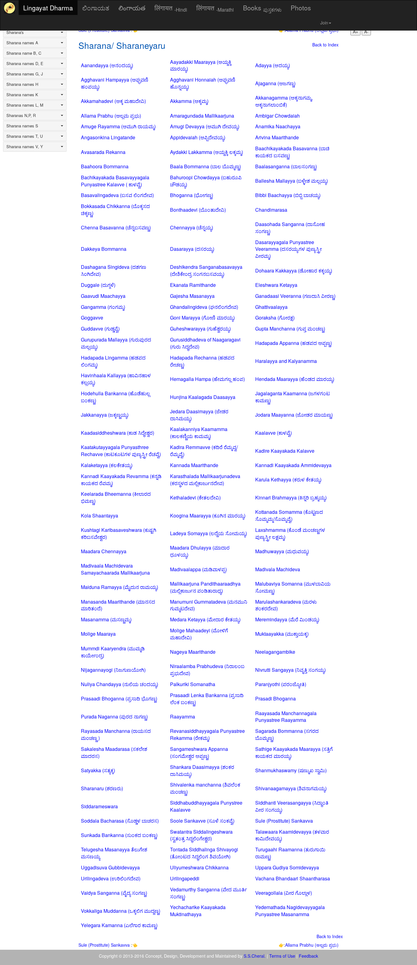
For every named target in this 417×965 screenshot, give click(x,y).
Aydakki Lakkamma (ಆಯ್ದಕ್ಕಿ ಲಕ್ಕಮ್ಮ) (206, 151)
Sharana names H (22, 84)
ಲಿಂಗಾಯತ (95, 7)
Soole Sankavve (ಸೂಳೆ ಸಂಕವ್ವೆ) (202, 820)
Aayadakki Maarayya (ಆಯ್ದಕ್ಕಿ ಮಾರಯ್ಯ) (200, 65)
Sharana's (15, 32)
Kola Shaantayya (99, 515)
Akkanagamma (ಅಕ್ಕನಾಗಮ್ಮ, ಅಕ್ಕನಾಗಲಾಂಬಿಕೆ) (284, 101)
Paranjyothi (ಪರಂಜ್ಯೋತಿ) (280, 684)
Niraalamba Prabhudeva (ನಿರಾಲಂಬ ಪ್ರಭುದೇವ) (207, 670)
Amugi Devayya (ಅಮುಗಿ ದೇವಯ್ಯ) (204, 126)
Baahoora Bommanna (105, 166)
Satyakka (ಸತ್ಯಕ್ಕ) (98, 770)
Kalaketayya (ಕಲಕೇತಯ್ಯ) (106, 465)
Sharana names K (22, 94)
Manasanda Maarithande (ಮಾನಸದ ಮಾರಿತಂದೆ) (118, 605)
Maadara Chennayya (103, 551)
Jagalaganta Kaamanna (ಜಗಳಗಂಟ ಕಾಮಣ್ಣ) (292, 397)
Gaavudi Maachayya (103, 295)
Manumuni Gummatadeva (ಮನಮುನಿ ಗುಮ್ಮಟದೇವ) (208, 605)
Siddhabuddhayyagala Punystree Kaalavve (206, 806)
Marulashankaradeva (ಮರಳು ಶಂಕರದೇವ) (286, 605)
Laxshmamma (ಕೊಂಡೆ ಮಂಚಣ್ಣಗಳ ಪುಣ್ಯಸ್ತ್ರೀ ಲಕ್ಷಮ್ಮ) (290, 533)
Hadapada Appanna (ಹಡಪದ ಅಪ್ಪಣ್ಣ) (293, 342)
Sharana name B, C (23, 53)
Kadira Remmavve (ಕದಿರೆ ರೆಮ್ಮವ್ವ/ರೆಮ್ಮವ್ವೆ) (204, 451)
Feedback (308, 956)
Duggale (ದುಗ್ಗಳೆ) (98, 284)
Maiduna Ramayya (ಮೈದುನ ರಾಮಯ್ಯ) (119, 586)
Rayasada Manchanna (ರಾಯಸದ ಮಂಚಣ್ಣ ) (116, 734)
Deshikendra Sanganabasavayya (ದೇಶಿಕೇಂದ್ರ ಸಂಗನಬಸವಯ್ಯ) (206, 270)
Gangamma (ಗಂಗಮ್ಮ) (103, 306)
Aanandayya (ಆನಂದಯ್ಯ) (107, 65)
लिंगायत (170, 8)
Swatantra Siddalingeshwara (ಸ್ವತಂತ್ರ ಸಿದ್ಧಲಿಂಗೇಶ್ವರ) (201, 835)
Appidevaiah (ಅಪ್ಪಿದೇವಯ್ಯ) (197, 137)
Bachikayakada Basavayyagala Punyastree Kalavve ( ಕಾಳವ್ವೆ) (115, 181)
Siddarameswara (99, 806)
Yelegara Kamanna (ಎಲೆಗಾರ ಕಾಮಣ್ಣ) (119, 925)
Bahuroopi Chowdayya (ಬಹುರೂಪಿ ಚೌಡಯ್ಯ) (206, 181)
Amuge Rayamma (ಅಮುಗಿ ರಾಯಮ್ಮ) (118, 126)
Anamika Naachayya (277, 126)
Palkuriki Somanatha (192, 684)
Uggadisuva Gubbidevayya (110, 867)
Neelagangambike (275, 651)
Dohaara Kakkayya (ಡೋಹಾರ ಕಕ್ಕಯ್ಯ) (293, 270)
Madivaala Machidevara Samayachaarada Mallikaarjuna (115, 569)
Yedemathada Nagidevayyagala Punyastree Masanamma (290, 911)
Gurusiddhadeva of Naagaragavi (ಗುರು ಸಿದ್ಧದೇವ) (205, 343)
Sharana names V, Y (24, 146)
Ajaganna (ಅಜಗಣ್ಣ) (275, 83)
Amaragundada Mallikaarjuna (202, 115)
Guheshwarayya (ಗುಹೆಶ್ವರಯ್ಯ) (200, 328)
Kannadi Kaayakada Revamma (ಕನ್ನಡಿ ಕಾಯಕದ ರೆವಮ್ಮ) (121, 480)
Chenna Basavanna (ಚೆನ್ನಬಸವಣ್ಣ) (116, 227)
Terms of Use (282, 956)
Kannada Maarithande (194, 465)
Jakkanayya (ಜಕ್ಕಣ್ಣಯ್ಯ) (105, 414)
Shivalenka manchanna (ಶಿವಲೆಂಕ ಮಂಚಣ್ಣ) (205, 788)
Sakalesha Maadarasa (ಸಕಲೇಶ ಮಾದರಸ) (114, 752)
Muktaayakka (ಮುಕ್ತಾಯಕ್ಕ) (282, 633)
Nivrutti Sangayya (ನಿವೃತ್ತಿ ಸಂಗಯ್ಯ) (290, 669)
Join (324, 23)
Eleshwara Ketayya (276, 284)
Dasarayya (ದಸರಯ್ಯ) (192, 248)
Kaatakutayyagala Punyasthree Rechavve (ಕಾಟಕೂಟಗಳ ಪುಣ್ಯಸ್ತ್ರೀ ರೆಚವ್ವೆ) (121, 451)
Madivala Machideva (277, 569)
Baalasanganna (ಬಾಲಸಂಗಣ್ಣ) (286, 166)
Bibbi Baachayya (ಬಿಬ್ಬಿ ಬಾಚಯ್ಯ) (288, 195)
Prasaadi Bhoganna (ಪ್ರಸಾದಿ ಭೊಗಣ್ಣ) (119, 698)
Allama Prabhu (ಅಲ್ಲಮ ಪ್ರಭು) (111, 115)
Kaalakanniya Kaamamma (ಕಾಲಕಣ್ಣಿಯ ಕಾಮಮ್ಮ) (198, 433)
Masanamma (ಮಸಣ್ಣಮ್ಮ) (106, 619)
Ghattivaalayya (271, 306)
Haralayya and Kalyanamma (286, 360)
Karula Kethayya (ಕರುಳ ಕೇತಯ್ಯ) (288, 479)
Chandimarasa (271, 209)
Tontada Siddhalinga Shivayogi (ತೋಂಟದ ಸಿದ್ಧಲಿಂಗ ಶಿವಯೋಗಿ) (204, 853)
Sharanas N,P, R (21, 115)
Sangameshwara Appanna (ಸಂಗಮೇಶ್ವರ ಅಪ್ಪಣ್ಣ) (199, 752)
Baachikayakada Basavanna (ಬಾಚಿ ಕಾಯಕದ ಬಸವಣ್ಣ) (292, 152)
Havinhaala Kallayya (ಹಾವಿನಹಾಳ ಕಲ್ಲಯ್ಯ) (116, 379)
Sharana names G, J (24, 74)
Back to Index (325, 45)
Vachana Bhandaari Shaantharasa (292, 878)
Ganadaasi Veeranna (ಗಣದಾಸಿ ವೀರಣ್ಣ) (295, 295)
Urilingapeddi (184, 878)
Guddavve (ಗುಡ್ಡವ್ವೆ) (100, 328)
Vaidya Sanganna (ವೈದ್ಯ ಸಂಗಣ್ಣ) (114, 892)
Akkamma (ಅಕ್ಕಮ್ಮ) (189, 100)
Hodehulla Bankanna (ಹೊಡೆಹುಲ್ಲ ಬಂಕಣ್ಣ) (115, 397)
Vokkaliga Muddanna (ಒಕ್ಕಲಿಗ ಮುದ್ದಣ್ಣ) (120, 910)
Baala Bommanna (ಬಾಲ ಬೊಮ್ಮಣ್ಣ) (205, 166)
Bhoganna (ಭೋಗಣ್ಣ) (191, 195)
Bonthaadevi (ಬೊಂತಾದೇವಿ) (198, 209)
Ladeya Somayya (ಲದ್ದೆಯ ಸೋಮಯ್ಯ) (208, 533)
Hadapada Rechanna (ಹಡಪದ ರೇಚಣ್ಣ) (202, 361)
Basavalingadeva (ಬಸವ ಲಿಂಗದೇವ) (117, 195)
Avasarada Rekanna (103, 151)
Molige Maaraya (98, 633)
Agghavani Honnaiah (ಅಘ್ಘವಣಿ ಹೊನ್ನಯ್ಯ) (202, 83)
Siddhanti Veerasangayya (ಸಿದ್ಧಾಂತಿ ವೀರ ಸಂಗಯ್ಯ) (291, 806)
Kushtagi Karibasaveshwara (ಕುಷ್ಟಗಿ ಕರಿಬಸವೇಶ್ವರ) (118, 533)
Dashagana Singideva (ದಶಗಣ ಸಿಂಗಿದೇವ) (113, 270)
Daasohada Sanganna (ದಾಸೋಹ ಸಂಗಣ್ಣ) (290, 228)
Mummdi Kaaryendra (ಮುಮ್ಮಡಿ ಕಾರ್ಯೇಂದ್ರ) (113, 652)
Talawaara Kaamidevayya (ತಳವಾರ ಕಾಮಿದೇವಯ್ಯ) (292, 835)
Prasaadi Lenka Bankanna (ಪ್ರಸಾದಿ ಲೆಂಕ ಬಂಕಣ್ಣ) (207, 699)
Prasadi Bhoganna (275, 698)
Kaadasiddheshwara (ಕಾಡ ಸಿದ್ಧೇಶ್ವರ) (117, 432)
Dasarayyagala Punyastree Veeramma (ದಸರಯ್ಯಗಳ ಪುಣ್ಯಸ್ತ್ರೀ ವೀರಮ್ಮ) (288, 249)
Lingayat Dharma (48, 7)
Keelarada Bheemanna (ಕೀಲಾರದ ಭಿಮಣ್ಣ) (116, 497)
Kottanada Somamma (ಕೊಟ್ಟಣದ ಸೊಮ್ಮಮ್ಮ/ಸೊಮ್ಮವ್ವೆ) (289, 515)
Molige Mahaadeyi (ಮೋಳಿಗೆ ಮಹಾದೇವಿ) (199, 634)
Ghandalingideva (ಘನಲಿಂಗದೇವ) (204, 306)
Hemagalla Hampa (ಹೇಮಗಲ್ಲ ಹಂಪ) (207, 378)
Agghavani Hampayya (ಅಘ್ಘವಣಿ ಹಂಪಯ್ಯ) (114, 83)
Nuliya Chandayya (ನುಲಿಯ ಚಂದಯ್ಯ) (119, 684)
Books (262, 8)
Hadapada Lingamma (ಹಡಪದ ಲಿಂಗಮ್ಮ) (113, 361)
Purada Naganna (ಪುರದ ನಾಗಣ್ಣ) (114, 716)
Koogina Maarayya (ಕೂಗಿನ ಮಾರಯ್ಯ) (207, 515)
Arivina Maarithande (277, 137)
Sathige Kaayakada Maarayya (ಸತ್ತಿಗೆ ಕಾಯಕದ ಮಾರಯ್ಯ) (294, 752)
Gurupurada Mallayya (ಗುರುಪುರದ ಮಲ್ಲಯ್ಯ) (116, 343)
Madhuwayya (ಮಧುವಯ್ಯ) (282, 551)
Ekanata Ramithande (193, 284)
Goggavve (92, 317)
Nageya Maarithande (193, 651)
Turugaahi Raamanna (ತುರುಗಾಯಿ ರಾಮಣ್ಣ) (290, 853)
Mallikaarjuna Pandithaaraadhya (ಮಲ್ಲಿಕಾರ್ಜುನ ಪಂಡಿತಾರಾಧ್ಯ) (205, 587)
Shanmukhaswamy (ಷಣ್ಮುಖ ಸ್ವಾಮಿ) (291, 770)
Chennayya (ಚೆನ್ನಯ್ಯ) (191, 227)
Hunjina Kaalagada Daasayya (202, 396)
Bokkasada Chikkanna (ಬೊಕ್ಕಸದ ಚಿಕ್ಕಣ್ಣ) (115, 210)
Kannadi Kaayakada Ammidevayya (293, 465)
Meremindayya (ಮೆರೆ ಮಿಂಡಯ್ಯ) (287, 619)
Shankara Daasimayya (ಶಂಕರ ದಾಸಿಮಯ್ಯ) (202, 770)
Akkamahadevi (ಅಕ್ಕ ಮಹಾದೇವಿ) (113, 100)
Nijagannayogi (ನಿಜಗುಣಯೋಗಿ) (113, 669)
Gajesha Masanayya (192, 295)
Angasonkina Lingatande (108, 137)
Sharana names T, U (24, 136)
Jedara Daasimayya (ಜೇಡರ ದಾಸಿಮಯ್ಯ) (199, 415)
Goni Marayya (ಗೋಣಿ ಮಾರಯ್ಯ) (202, 317)
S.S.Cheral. (255, 956)
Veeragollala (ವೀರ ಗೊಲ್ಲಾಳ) (283, 892)
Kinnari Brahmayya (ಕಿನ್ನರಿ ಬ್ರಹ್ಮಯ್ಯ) (291, 497)
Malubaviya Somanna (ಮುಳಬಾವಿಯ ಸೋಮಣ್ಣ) (293, 587)
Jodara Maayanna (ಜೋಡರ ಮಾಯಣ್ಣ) (294, 414)
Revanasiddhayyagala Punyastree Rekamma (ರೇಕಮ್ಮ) (207, 734)
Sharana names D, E (24, 63)
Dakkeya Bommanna (103, 248)
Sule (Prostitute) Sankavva (284, 820)
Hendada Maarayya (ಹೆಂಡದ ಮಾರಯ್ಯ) (294, 378)
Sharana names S (22, 126)
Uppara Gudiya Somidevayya (287, 867)
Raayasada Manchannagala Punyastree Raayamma (286, 717)
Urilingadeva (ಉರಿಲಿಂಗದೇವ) (110, 878)
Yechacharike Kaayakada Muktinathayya (198, 911)
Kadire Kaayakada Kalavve (284, 450)
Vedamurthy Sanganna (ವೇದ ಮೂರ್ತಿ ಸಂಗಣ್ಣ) (208, 893)
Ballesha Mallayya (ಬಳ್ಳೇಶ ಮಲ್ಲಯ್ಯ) (291, 180)
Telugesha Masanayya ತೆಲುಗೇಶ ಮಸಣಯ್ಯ (114, 853)
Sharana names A (22, 43)
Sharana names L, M (24, 105)
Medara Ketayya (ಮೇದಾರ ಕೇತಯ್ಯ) (205, 619)
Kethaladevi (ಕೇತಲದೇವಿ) (195, 497)
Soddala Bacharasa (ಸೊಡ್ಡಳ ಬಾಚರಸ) (120, 820)
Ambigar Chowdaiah (277, 115)
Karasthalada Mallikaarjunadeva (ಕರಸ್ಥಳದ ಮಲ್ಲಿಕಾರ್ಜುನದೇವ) (205, 480)
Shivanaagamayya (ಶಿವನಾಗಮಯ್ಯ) (291, 788)
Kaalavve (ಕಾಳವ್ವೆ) (273, 432)
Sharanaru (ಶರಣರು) (102, 788)
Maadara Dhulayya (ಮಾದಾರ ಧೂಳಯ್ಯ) (200, 551)
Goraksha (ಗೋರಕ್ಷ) (275, 317)
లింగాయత (131, 7)
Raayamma (182, 716)
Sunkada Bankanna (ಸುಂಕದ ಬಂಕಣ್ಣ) (119, 835)
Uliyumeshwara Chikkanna (199, 867)
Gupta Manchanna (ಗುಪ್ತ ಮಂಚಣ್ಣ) (290, 328)
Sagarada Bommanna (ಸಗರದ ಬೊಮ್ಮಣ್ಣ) (287, 734)
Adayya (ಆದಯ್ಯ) (272, 65)
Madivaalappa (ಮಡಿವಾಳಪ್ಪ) (198, 569)
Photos (301, 7)
